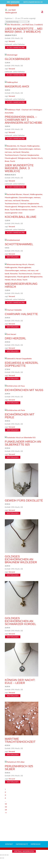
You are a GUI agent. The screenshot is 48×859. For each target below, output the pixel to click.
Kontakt (9, 844)
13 (6, 807)
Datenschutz (22, 844)
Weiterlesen (13, 257)
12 (6, 804)
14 (6, 810)
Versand (11, 41)
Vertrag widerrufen (24, 851)
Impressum (35, 844)
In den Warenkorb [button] (15, 47)
